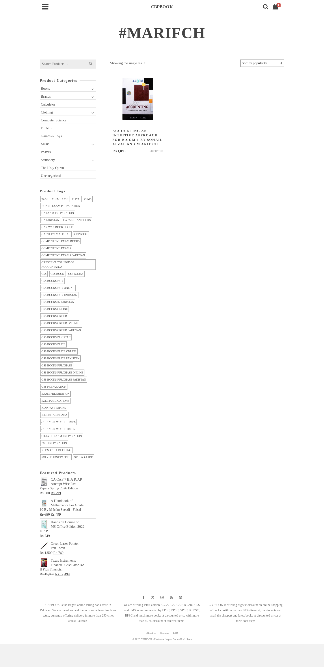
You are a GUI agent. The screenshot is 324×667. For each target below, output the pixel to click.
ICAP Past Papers (53, 407)
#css (44, 199)
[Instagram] (162, 597)
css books (75, 273)
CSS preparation (53, 386)
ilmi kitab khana (54, 414)
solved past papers (55, 457)
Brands (46, 96)
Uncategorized (51, 176)
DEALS (46, 128)
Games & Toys (51, 136)
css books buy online (57, 288)
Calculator (48, 104)
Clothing (47, 112)
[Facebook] (143, 597)
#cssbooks (60, 199)
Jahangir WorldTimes (58, 429)
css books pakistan (56, 337)
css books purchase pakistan (63, 379)
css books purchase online (62, 372)
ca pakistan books (77, 220)
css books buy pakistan (59, 295)
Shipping (164, 633)
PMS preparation (54, 443)
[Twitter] (153, 597)
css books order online (59, 323)
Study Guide (83, 457)
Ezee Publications (55, 400)
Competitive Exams (56, 248)
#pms (87, 199)
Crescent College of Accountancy (57, 264)
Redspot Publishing (56, 450)
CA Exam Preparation (57, 213)
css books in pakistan (57, 302)
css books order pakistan (61, 330)
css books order (54, 316)
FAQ (175, 633)
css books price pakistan (60, 358)
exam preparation (55, 393)
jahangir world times (58, 422)
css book (57, 273)
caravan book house (57, 227)
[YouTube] (171, 597)
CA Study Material (55, 234)
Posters (46, 152)
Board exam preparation (60, 206)
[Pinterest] (180, 597)
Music (45, 144)
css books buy (52, 280)
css (44, 273)
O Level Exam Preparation (61, 436)
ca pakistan (50, 220)
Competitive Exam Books (60, 241)
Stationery (48, 160)
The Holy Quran (52, 168)
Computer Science (53, 120)
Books (45, 88)
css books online (54, 309)
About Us (151, 633)
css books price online (58, 351)
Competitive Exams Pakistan (63, 255)
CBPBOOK (81, 234)
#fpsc (76, 199)
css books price (53, 344)
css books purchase (56, 365)
